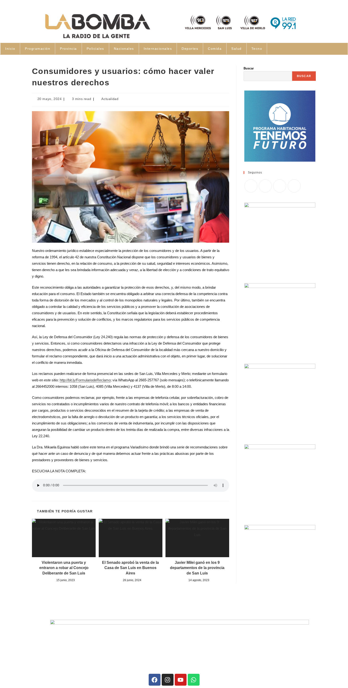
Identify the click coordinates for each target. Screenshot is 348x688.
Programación (37, 48)
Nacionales (124, 48)
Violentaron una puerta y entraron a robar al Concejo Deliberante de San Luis (64, 567)
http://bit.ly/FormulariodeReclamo (85, 380)
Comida (215, 48)
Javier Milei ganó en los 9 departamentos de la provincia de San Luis (197, 567)
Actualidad (109, 99)
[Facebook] (265, 185)
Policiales (95, 48)
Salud (236, 48)
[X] (250, 185)
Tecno (256, 48)
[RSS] (294, 185)
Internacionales (158, 48)
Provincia (68, 48)
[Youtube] (181, 680)
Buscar (249, 68)
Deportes (190, 48)
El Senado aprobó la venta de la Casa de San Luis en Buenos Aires (130, 567)
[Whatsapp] (194, 680)
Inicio (10, 48)
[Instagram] (279, 185)
